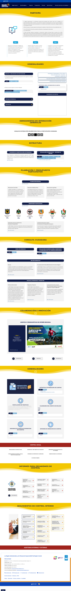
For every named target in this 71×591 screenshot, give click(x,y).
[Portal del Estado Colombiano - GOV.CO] (5, 1)
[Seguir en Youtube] (29, 134)
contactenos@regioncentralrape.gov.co (18, 568)
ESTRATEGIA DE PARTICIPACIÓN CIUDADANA (58, 81)
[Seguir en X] (35, 134)
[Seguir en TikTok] (38, 134)
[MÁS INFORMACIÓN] (12, 496)
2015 (53, 158)
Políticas (5, 578)
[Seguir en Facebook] (32, 134)
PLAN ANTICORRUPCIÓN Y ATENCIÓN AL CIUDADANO (56, 78)
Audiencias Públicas (9, 90)
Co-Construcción (15, 92)
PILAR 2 (35, 42)
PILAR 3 (55, 42)
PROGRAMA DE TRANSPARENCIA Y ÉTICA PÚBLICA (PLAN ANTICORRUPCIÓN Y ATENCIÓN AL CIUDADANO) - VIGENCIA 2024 (57, 75)
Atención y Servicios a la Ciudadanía (61, 5)
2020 (53, 156)
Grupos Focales (8, 92)
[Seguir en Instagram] (41, 134)
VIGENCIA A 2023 (44, 89)
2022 (11, 81)
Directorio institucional (7, 575)
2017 (44, 158)
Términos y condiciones (17, 578)
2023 (7, 81)
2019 (58, 156)
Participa (43, 5)
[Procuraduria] (12, 494)
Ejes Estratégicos (23, 5)
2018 (39, 158)
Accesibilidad (23, 578)
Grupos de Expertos (22, 90)
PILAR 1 (15, 42)
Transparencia (37, 5)
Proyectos (31, 5)
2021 (16, 81)
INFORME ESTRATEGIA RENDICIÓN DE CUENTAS (47, 392)
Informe (41, 435)
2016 (49, 158)
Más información (10, 160)
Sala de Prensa (49, 5)
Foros (16, 90)
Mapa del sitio (10, 578)
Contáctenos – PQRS (15, 575)
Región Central (14, 5)
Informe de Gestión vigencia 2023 (45, 159)
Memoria (11, 435)
